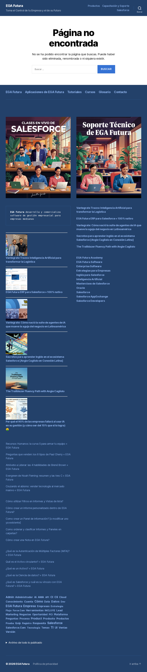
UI (56, 627)
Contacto (120, 92)
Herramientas (34, 610)
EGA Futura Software (89, 261)
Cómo (38, 601)
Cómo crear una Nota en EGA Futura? (27, 539)
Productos (94, 5)
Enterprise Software (88, 266)
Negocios (25, 614)
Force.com (19, 610)
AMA (41, 597)
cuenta (28, 601)
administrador (24, 597)
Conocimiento (14, 601)
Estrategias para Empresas (93, 270)
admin (10, 597)
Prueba (10, 623)
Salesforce (123, 10)
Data (47, 601)
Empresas (43, 606)
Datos (55, 601)
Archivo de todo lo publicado (25, 642)
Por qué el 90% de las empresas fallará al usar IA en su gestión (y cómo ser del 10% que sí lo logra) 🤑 (35, 425)
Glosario (105, 92)
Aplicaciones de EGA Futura (44, 92)
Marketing (12, 614)
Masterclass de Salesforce (93, 283)
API (47, 597)
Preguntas (12, 618)
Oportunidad (40, 614)
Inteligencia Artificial (89, 279)
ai (35, 597)
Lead (59, 610)
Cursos (90, 92)
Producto (49, 618)
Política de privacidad (45, 663)
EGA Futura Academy (89, 257)
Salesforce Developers (90, 300)
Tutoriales (74, 92)
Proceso (25, 618)
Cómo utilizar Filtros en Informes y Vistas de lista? (34, 501)
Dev (63, 601)
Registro (27, 623)
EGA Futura (14, 5)
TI (52, 627)
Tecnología (33, 627)
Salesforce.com (16, 627)
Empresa (29, 606)
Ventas (63, 627)
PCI (51, 614)
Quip (18, 623)
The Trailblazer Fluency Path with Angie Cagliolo (35, 391)
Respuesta (39, 623)
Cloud (62, 597)
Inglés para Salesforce (90, 274)
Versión (10, 631)
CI (51, 597)
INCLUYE (50, 610)
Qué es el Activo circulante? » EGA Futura (30, 561)
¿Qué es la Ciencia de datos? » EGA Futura (30, 575)
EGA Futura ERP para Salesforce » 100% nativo (34, 292)
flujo (9, 610)
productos (62, 618)
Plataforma (61, 614)
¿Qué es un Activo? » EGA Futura (25, 568)
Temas (45, 627)
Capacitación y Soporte (115, 5)
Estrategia (57, 606)
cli (56, 597)
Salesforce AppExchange (92, 296)
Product (36, 618)
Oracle (80, 287)
